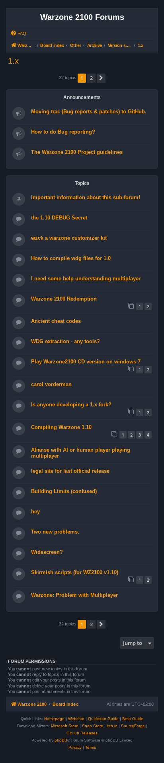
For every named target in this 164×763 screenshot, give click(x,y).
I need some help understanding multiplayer (86, 279)
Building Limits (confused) (64, 491)
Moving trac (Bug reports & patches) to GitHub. (88, 112)
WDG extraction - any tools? (65, 341)
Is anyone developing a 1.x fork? (71, 405)
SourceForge (133, 726)
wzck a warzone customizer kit (69, 238)
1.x (13, 60)
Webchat (76, 718)
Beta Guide (132, 718)
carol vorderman (51, 384)
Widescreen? (47, 552)
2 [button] (91, 78)
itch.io (112, 726)
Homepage (54, 718)
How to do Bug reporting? (63, 132)
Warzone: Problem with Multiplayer (74, 595)
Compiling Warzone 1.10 (61, 427)
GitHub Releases (82, 733)
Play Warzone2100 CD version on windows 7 (86, 362)
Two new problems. (55, 532)
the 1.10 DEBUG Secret (59, 218)
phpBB (61, 740)
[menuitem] (18, 33)
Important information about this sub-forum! (85, 197)
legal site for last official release (70, 471)
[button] (101, 78)
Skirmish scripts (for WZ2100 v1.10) (74, 572)
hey (35, 511)
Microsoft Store (64, 726)
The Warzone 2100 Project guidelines (77, 152)
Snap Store (92, 726)
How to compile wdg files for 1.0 (71, 258)
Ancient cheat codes (56, 321)
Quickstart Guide (103, 718)
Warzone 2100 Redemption (64, 299)
